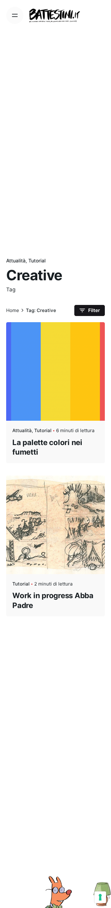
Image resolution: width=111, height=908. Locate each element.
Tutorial (37, 261)
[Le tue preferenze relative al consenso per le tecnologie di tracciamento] (100, 897)
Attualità (16, 261)
